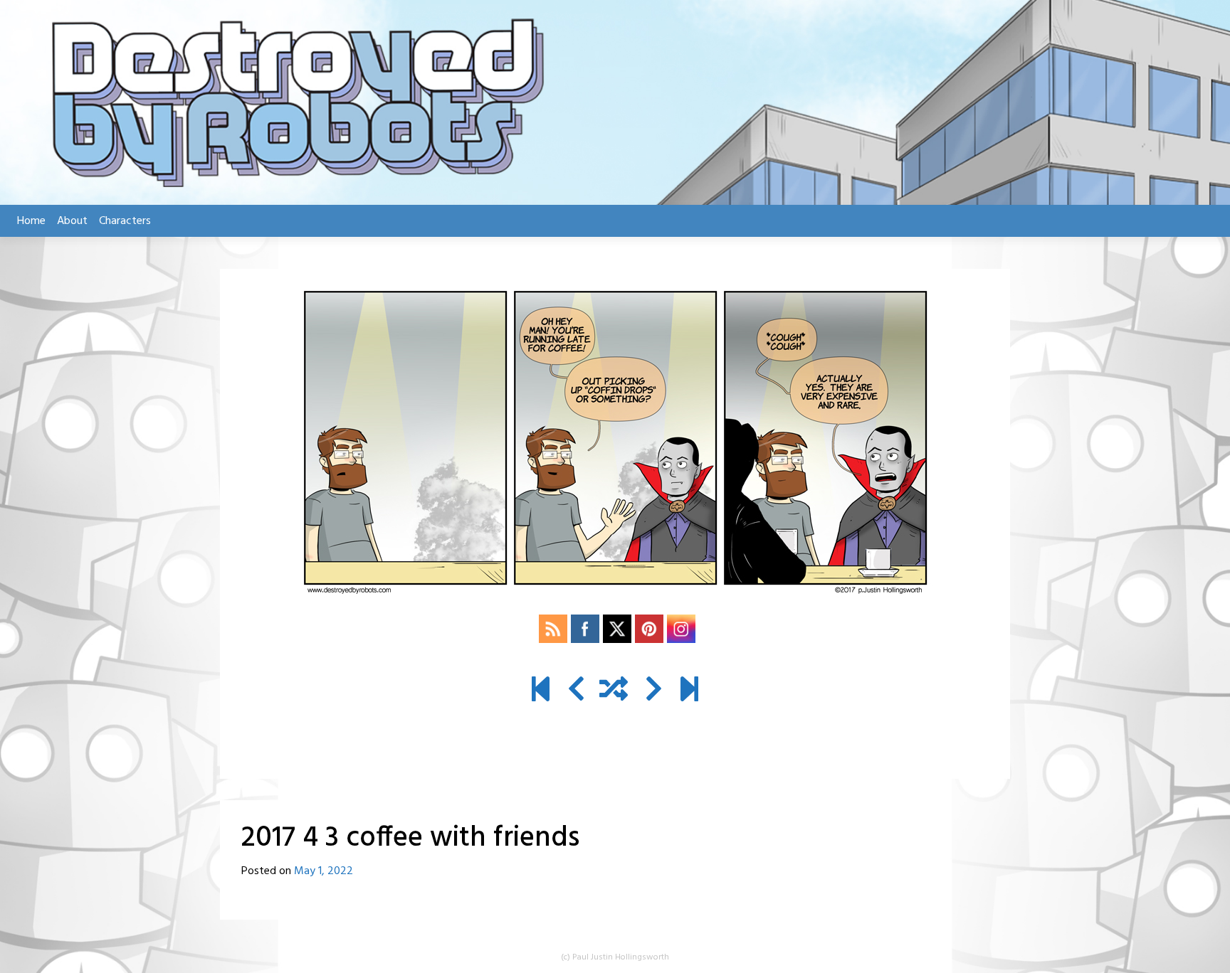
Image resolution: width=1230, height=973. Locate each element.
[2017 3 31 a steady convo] (576, 691)
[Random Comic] (613, 691)
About (72, 221)
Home (31, 221)
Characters (125, 221)
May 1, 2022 (323, 871)
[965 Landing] (689, 691)
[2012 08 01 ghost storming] (540, 691)
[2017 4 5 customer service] (654, 691)
